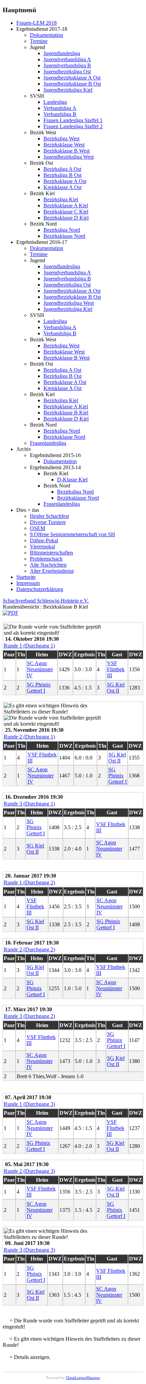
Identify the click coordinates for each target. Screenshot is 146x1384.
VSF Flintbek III (116, 669)
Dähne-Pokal (44, 540)
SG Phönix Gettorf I (39, 688)
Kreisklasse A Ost (62, 187)
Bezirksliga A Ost (62, 169)
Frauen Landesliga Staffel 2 (73, 126)
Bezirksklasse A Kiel (65, 205)
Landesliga (55, 102)
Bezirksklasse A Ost (64, 181)
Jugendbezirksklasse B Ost (72, 84)
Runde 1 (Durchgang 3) (29, 1104)
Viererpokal (42, 546)
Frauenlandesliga (48, 443)
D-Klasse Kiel (72, 479)
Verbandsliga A (59, 108)
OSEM (37, 528)
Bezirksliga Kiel (60, 199)
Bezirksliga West (61, 138)
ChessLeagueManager (83, 1378)
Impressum (28, 583)
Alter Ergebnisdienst (52, 571)
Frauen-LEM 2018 (36, 23)
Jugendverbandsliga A (67, 59)
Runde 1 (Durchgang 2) (29, 882)
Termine (39, 41)
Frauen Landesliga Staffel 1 (73, 120)
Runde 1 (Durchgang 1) (29, 646)
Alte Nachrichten (48, 565)
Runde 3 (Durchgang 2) (29, 1016)
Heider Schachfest (49, 516)
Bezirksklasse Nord (64, 236)
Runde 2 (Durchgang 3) (29, 1171)
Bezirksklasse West (64, 145)
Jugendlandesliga (61, 53)
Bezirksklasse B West (66, 151)
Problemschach (46, 559)
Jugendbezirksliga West (68, 157)
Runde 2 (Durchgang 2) (29, 949)
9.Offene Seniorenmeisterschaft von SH (72, 534)
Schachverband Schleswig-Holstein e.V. (46, 601)
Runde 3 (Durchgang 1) (29, 804)
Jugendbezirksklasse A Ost (72, 78)
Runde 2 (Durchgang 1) (29, 737)
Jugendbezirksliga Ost (67, 71)
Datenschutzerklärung (39, 589)
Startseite (26, 577)
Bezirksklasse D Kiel (66, 218)
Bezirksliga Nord (61, 230)
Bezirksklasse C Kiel (65, 211)
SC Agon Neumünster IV (40, 669)
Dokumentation (46, 35)
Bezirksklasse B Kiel (65, 412)
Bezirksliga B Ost (62, 175)
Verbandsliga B (59, 114)
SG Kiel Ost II (116, 688)
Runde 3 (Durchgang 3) (29, 1250)
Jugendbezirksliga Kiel (67, 90)
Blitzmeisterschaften (51, 552)
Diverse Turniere (48, 522)
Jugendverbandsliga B (67, 65)
